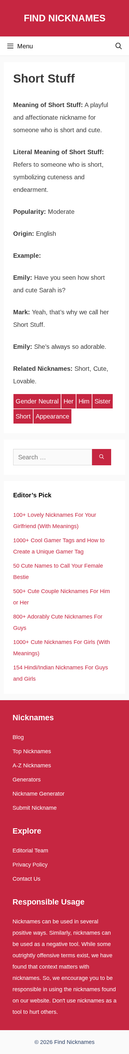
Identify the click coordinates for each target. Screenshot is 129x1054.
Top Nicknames (32, 751)
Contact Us (26, 879)
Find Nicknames (65, 18)
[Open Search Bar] (118, 46)
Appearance (52, 416)
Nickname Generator (38, 794)
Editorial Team (30, 850)
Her (69, 401)
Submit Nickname (35, 808)
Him (84, 401)
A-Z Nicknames (32, 765)
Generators (27, 779)
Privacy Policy (30, 865)
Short (23, 416)
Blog (18, 737)
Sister (103, 401)
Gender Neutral (37, 401)
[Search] (101, 457)
